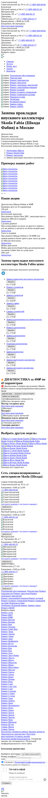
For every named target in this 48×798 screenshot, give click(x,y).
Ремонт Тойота (8, 701)
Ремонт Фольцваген (10, 705)
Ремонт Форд (7, 708)
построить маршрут (10, 504)
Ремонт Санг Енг (9, 686)
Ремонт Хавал (7, 710)
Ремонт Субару (8, 693)
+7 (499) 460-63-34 (33, 9)
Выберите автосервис (11, 754)
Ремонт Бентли (8, 620)
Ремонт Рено (7, 682)
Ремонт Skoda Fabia (15, 153)
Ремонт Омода (7, 672)
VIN (3, 759)
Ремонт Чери (7, 720)
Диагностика (16, 78)
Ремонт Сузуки (8, 696)
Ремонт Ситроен (8, 691)
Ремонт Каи (6, 648)
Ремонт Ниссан (8, 670)
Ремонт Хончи (7, 715)
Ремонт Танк (7, 698)
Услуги (9, 64)
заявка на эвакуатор (10, 396)
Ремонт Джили (8, 634)
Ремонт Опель (7, 674)
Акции (9, 68)
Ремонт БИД (7, 615)
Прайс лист (11, 66)
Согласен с (24, 762)
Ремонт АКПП (16, 106)
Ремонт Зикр (7, 639)
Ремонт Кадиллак (9, 646)
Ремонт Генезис (8, 627)
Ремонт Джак (7, 631)
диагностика (7, 394)
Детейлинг (15, 99)
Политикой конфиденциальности (30, 762)
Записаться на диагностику (13, 734)
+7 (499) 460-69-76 (26, 14)
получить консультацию (24, 394)
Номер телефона (8, 756)
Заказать (11, 282)
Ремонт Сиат (7, 689)
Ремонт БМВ (7, 617)
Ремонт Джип (7, 636)
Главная (10, 61)
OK (2, 788)
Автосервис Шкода (15, 150)
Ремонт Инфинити (9, 641)
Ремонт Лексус (8, 658)
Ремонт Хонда (7, 712)
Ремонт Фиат (7, 703)
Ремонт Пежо (7, 677)
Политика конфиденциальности (15, 739)
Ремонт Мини (7, 665)
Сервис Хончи (7, 729)
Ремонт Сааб (7, 684)
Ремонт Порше (8, 679)
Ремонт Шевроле (9, 722)
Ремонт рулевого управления (23, 92)
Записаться (6, 212)
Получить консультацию (12, 26)
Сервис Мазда (7, 727)
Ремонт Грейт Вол (9, 629)
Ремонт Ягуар (7, 724)
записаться (6, 507)
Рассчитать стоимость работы (14, 732)
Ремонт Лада (7, 653)
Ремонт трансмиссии (19, 80)
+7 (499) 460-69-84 (37, 4)
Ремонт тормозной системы (22, 94)
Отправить (6, 783)
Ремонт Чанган (8, 717)
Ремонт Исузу (7, 643)
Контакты (10, 71)
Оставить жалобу (22, 736)
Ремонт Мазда (7, 660)
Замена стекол (16, 104)
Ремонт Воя (6, 624)
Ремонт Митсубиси (10, 667)
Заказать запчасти (37, 732)
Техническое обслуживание (22, 75)
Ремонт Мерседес (9, 662)
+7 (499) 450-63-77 (28, 19)
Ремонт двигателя (18, 83)
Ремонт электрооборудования (23, 87)
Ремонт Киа (6, 651)
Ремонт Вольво (8, 622)
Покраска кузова (17, 97)
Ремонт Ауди (7, 612)
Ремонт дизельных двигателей (24, 85)
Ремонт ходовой (17, 90)
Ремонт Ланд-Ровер (10, 655)
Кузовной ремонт (18, 102)
